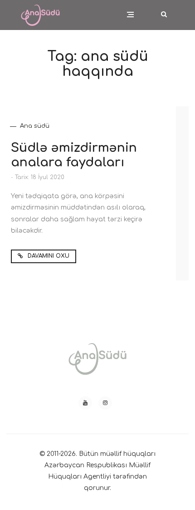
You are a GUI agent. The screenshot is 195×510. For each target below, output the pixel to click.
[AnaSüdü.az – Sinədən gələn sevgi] (40, 9)
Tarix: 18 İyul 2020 (39, 177)
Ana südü (34, 126)
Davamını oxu (47, 256)
